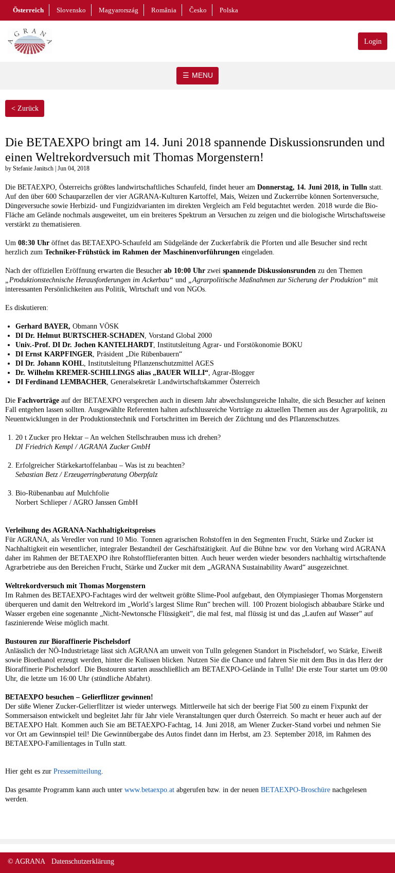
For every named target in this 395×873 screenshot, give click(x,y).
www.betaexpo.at (149, 790)
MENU (202, 75)
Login (373, 41)
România (163, 10)
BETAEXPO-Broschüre (295, 790)
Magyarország (118, 10)
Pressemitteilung (77, 771)
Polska (229, 10)
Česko (198, 10)
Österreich (28, 10)
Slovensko (71, 10)
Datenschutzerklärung (82, 861)
